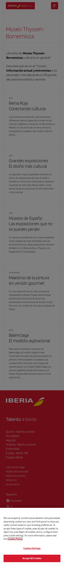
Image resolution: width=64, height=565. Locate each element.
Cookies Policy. (15, 538)
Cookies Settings (32, 548)
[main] (32, 536)
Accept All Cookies (32, 558)
